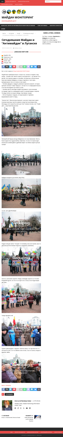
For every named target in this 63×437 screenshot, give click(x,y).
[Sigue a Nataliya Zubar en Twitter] (23, 408)
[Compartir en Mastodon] (28, 66)
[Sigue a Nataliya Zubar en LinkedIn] (29, 408)
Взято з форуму (6, 385)
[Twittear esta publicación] (7, 66)
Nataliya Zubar (18, 48)
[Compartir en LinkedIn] (10, 66)
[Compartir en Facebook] (3, 66)
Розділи (11, 33)
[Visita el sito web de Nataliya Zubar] (15, 408)
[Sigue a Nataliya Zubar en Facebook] (17, 408)
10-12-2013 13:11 (8, 48)
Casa (2, 1)
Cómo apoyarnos (42, 25)
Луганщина (9, 394)
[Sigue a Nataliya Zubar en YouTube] (26, 408)
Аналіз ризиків (18, 4)
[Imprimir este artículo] (21, 66)
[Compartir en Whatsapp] (24, 66)
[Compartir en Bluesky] (35, 66)
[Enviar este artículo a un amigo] (17, 66)
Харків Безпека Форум (23, 1)
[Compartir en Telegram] (32, 66)
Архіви (3, 29)
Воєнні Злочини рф (11, 1)
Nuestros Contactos (56, 25)
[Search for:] (53, 1)
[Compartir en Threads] (39, 66)
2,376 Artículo (36, 401)
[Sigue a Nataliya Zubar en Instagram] (20, 408)
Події (18, 33)
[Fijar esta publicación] (14, 66)
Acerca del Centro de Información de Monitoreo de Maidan (18, 25)
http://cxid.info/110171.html (21, 71)
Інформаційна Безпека (7, 4)
